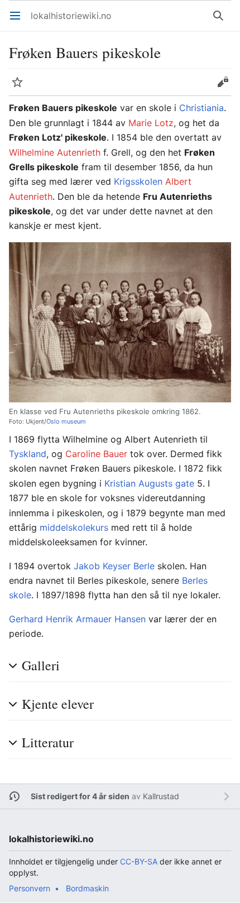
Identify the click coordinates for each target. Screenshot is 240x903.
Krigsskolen (138, 181)
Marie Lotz (151, 122)
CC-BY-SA (138, 861)
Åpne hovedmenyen (18, 21)
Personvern (29, 888)
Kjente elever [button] (58, 704)
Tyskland (27, 453)
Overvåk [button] (21, 87)
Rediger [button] (226, 87)
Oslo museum (66, 421)
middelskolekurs (74, 527)
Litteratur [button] (48, 742)
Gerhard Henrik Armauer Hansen (77, 619)
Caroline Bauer (96, 453)
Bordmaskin (87, 888)
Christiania (201, 107)
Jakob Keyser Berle (114, 565)
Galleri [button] (41, 665)
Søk (221, 21)
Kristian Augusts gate (149, 483)
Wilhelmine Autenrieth (54, 152)
